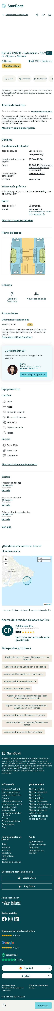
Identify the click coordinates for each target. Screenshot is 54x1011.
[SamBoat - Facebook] (4, 918)
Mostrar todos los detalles (17, 220)
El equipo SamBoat (11, 789)
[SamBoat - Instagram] (10, 918)
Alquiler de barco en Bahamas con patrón (24, 715)
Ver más (6, 490)
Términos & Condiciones (13, 988)
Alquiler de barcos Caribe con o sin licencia (25, 666)
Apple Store (29, 877)
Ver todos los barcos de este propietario (32, 638)
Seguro (5, 798)
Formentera (7, 856)
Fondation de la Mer (11, 821)
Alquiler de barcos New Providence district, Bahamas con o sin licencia (27, 706)
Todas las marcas (37, 819)
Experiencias (8, 824)
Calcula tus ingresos (12, 801)
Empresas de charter (12, 804)
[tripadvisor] (10, 955)
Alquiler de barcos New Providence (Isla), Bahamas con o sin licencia (27, 697)
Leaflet (49, 604)
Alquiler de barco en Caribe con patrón (23, 731)
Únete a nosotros (11, 792)
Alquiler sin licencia (38, 810)
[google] (8, 943)
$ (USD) (26, 975)
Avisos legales (8, 985)
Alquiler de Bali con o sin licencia (20, 681)
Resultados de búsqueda (17, 14)
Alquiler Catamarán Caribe (17, 688)
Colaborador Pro (24, 626)
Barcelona (6, 853)
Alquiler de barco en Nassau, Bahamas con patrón (27, 723)
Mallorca (6, 847)
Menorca (6, 850)
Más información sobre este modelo (40, 212)
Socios (32, 988)
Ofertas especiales (38, 816)
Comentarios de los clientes (11, 814)
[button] (5, 559)
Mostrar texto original (41, 111)
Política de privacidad (39, 985)
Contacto (34, 847)
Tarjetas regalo (9, 807)
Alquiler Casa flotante (40, 807)
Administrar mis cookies (36, 851)
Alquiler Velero (36, 798)
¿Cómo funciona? (37, 844)
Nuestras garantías (11, 795)
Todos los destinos (11, 862)
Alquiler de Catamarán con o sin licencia (23, 674)
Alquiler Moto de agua (40, 804)
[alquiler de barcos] (12, 5)
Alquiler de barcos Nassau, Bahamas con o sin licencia (27, 658)
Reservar (43, 1005)
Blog (4, 827)
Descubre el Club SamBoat (17, 336)
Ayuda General (36, 841)
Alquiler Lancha (36, 789)
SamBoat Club (11, 66)
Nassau (8, 61)
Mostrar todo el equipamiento (19, 464)
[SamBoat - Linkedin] (16, 918)
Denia (4, 859)
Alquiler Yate (35, 795)
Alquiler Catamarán (38, 801)
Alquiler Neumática (38, 792)
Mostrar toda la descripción (18, 127)
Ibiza (4, 844)
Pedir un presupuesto (33, 374)
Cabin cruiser (35, 813)
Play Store (29, 886)
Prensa (5, 818)
